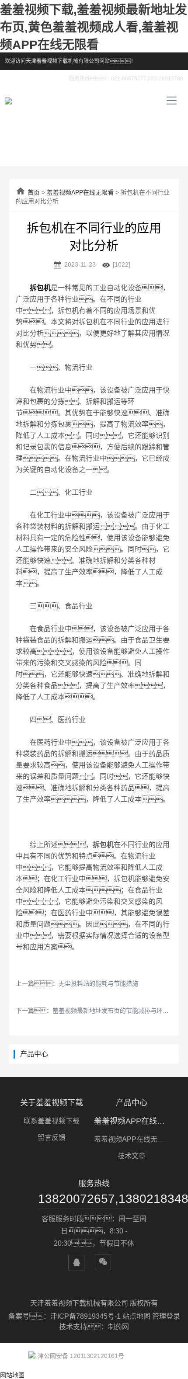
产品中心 (131, 1102)
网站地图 (12, 1375)
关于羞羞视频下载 (51, 1102)
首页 (34, 192)
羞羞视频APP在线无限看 (80, 192)
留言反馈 (52, 1137)
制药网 (118, 1326)
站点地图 (136, 1316)
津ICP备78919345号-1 (86, 1316)
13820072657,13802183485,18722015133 (94, 1198)
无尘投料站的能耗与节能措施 (98, 983)
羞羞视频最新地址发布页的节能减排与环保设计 (116, 1010)
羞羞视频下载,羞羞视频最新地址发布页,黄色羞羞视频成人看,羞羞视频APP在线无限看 (93, 27)
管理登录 (166, 1316)
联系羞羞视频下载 (52, 1121)
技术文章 (132, 1156)
